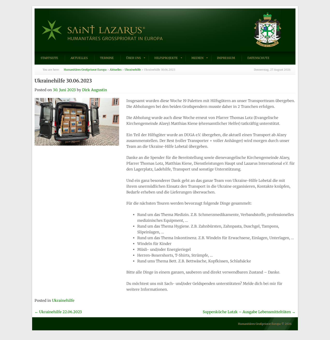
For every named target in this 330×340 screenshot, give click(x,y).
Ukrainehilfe (63, 300)
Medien (197, 58)
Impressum (226, 58)
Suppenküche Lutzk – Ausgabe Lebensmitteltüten (249, 312)
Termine (107, 58)
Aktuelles (79, 58)
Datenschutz (258, 58)
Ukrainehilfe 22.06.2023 (58, 312)
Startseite (49, 58)
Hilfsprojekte (166, 58)
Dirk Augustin (94, 90)
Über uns (133, 58)
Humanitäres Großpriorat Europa (259, 323)
